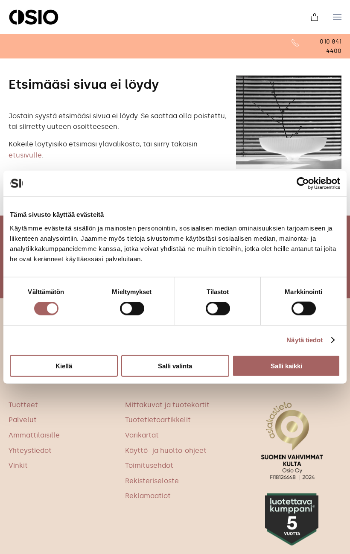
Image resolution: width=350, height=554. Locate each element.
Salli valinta (175, 365)
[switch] (132, 308)
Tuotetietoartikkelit (158, 420)
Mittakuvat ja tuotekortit (167, 405)
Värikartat (142, 435)
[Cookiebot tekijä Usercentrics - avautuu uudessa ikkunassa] (302, 183)
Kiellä (63, 365)
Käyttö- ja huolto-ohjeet (166, 450)
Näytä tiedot (304, 340)
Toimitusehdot (149, 465)
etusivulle (25, 155)
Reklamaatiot (148, 496)
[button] (337, 17)
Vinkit (18, 465)
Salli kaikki (286, 365)
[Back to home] (34, 17)
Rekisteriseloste (152, 481)
